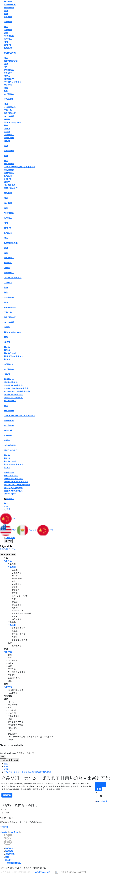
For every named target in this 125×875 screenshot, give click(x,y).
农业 (6, 64)
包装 (6, 91)
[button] (7, 518)
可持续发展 (9, 36)
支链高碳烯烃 (10, 107)
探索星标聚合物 (11, 382)
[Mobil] (8, 838)
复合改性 (8, 73)
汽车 (6, 67)
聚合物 (7, 131)
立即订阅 (4, 827)
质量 (6, 33)
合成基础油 (9, 94)
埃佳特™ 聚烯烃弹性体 (13, 397)
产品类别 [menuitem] (12, 567)
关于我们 (8, 30)
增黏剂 (7, 141)
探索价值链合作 (11, 188)
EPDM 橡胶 (9, 116)
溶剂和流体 (9, 134)
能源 (6, 88)
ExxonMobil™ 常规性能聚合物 (17, 391)
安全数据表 (9, 173)
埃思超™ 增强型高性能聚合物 (16, 388)
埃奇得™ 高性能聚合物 (13, 385)
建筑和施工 (9, 70)
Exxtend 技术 (10, 400)
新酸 (6, 125)
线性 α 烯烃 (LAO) (12, 122)
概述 (6, 27)
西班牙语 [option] (33, 530)
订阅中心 (8, 179)
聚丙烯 (7, 359)
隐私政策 (9, 851)
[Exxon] (8, 835)
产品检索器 (9, 170)
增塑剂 (7, 128)
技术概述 (8, 39)
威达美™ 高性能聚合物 (13, 394)
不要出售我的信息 (13, 863)
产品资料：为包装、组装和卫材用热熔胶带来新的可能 (27, 772)
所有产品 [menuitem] (8, 561)
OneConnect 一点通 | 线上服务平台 (19, 167)
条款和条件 (10, 854)
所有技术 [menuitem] (8, 687)
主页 (6, 763)
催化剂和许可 (10, 113)
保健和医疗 (9, 79)
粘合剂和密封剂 (11, 61)
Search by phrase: (8, 753)
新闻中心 (8, 45)
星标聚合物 (9, 151)
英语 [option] (14, 530)
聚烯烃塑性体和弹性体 (13, 356)
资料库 (7, 182)
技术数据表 (9, 164)
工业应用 (8, 85)
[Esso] (8, 842)
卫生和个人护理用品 (12, 82)
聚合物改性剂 (10, 353)
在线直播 (8, 48)
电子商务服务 (10, 185)
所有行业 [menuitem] (8, 652)
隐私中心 (9, 848)
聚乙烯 (7, 350)
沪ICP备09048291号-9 (42, 872)
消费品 (7, 76)
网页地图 (9, 860)
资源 (6, 766)
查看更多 (7, 795)
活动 (6, 42)
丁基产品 (8, 110)
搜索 (3, 756)
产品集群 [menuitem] (12, 625)
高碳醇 (7, 119)
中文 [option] (51, 530)
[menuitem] (9, 499)
